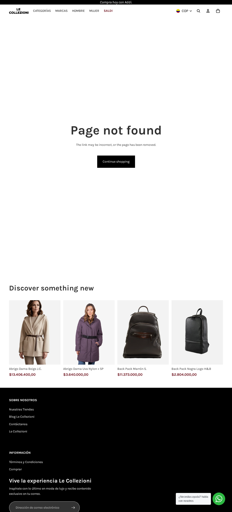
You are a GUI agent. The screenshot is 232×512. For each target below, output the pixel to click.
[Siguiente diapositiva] (56, 332)
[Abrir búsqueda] (198, 11)
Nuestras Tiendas (21, 409)
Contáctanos (18, 424)
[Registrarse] (73, 507)
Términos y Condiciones (26, 462)
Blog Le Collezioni (21, 417)
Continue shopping (116, 161)
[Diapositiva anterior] (12, 332)
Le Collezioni (18, 431)
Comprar (15, 469)
